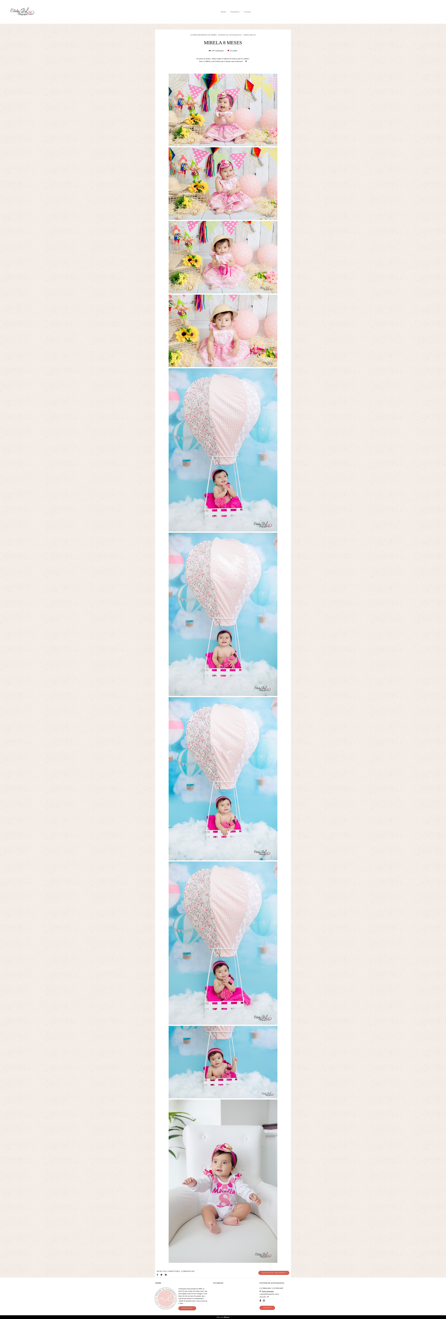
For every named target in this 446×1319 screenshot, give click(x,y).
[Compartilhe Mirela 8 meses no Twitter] (162, 1275)
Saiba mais (187, 1308)
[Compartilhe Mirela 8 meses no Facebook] (157, 1275)
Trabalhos (235, 12)
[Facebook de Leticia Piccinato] (260, 1300)
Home (223, 12)
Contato (247, 12)
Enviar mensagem (268, 1291)
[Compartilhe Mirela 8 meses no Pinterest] (166, 1275)
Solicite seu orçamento (274, 1273)
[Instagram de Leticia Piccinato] (264, 1300)
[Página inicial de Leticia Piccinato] (22, 11)
